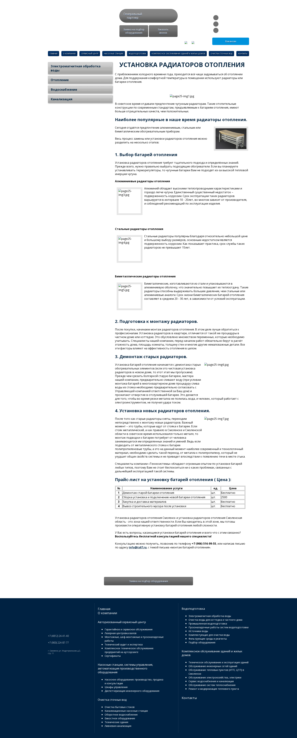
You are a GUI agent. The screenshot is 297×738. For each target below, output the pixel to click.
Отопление (60, 80)
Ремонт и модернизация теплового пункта (214, 688)
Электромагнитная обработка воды (76, 68)
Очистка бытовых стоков (120, 707)
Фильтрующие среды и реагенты (208, 638)
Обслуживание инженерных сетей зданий (213, 666)
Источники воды (198, 631)
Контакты (242, 53)
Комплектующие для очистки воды (209, 634)
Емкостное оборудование (120, 718)
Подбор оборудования (202, 642)
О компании (69, 53)
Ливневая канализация (118, 726)
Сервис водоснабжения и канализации (211, 681)
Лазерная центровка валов (120, 633)
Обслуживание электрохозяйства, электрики (215, 677)
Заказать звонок (163, 31)
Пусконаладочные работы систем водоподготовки (219, 627)
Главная (53, 53)
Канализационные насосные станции (126, 710)
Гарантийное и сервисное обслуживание (129, 629)
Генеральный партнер (133, 16)
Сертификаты (113, 655)
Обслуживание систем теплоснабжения (212, 685)
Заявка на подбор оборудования (133, 31)
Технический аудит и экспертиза (124, 644)
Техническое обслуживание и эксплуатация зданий (219, 662)
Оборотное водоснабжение (121, 714)
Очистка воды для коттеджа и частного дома (215, 619)
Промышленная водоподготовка (208, 623)
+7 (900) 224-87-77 (234, 30)
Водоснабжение (64, 89)
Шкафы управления (116, 687)
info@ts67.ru (230, 17)
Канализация (61, 99)
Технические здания (116, 722)
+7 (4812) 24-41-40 (234, 23)
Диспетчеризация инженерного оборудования (132, 690)
